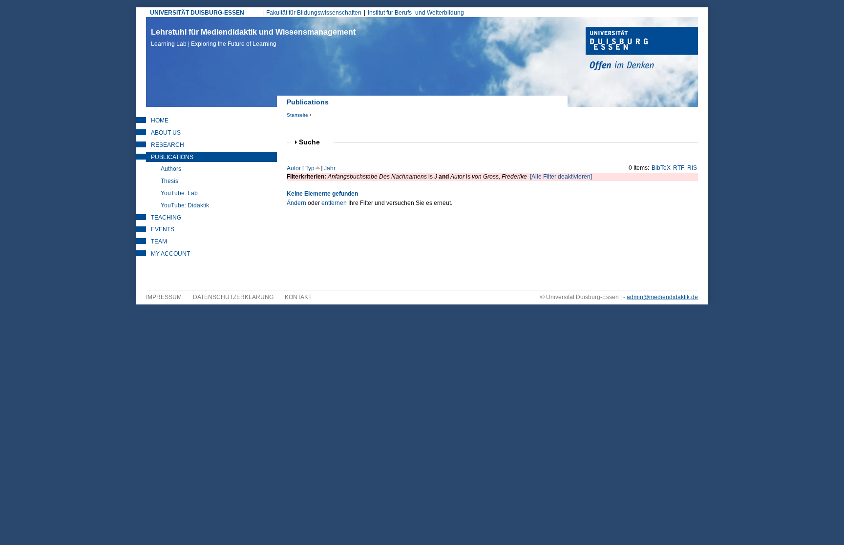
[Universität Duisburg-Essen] (642, 50)
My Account (170, 253)
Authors (171, 168)
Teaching (166, 217)
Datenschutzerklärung (233, 297)
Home (160, 120)
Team (159, 241)
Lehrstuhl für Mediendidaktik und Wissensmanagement (253, 37)
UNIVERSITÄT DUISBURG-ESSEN (197, 12)
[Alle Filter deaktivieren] (561, 176)
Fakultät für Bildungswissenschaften (313, 12)
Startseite (297, 115)
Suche (313, 142)
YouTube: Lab (179, 193)
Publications (172, 157)
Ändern (296, 203)
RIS (692, 167)
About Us (166, 132)
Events (162, 229)
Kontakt (298, 297)
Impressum (164, 297)
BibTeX (661, 167)
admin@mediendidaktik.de (662, 297)
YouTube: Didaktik (185, 205)
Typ (310, 168)
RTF (678, 167)
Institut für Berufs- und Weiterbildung (416, 12)
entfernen (334, 203)
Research (167, 144)
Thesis (169, 181)
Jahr (330, 168)
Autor (294, 168)
